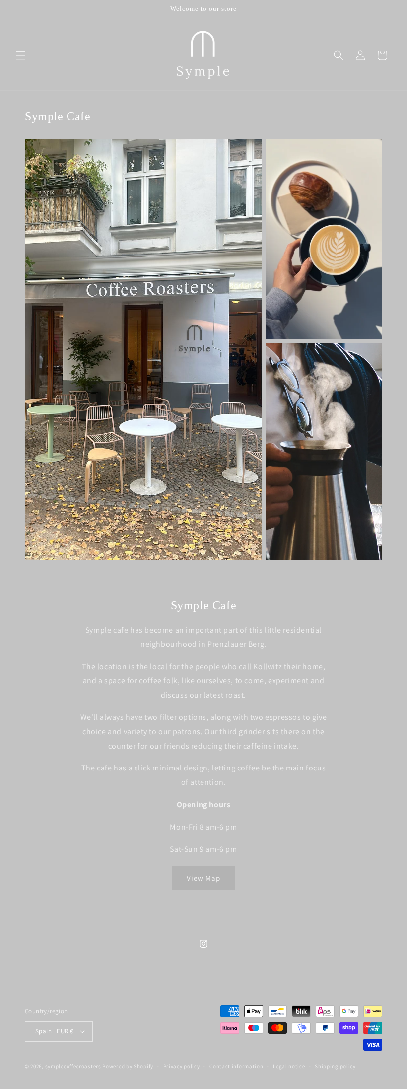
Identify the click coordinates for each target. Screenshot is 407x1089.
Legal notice (289, 1066)
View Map (203, 878)
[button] (21, 55)
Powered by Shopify (127, 1066)
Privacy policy (181, 1066)
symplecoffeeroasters (73, 1066)
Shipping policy (335, 1066)
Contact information (236, 1066)
